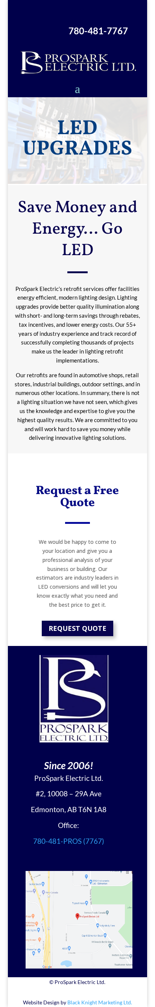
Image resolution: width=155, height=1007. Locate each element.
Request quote (77, 628)
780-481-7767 (98, 30)
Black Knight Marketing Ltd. (99, 1002)
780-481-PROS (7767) (68, 841)
